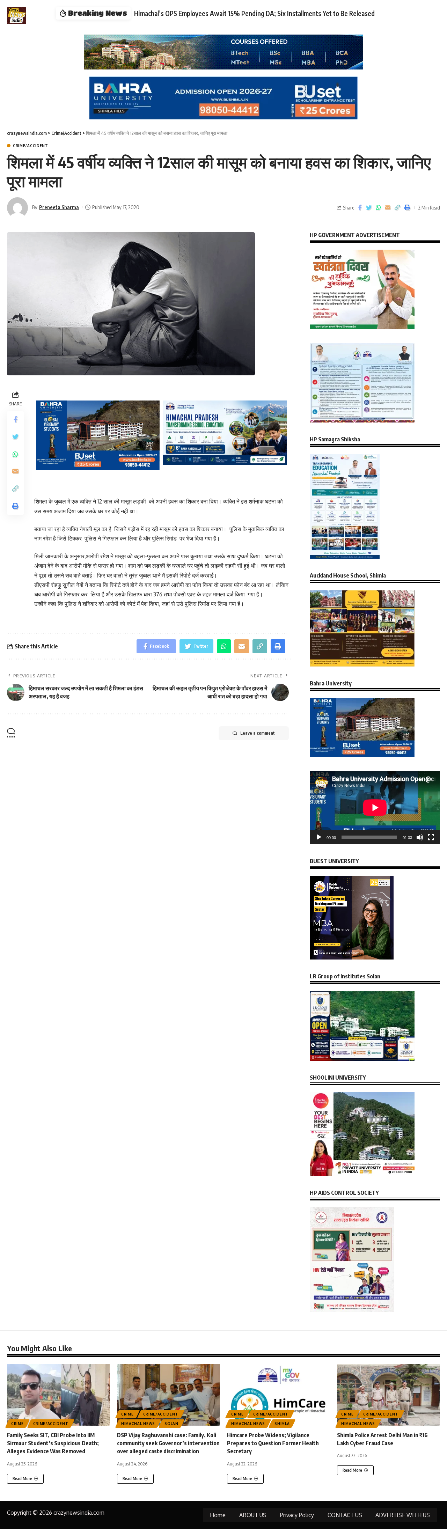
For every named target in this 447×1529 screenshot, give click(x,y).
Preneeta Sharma (59, 207)
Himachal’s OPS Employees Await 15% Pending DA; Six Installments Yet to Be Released (254, 13)
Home (218, 1515)
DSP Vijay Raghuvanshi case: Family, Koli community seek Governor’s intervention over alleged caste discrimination (168, 1443)
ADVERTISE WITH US (402, 1515)
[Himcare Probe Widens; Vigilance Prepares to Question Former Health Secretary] (278, 1395)
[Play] (318, 837)
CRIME (17, 1423)
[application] (375, 807)
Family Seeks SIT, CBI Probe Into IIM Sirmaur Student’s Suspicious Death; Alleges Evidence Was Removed (53, 1443)
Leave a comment (257, 733)
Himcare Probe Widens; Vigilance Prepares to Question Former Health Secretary (273, 1443)
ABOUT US (252, 1515)
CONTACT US (345, 1515)
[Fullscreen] (430, 837)
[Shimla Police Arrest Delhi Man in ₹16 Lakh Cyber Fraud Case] (388, 1395)
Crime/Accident (30, 145)
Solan (171, 1423)
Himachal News (138, 1423)
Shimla (282, 1423)
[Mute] (419, 837)
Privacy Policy (297, 1515)
